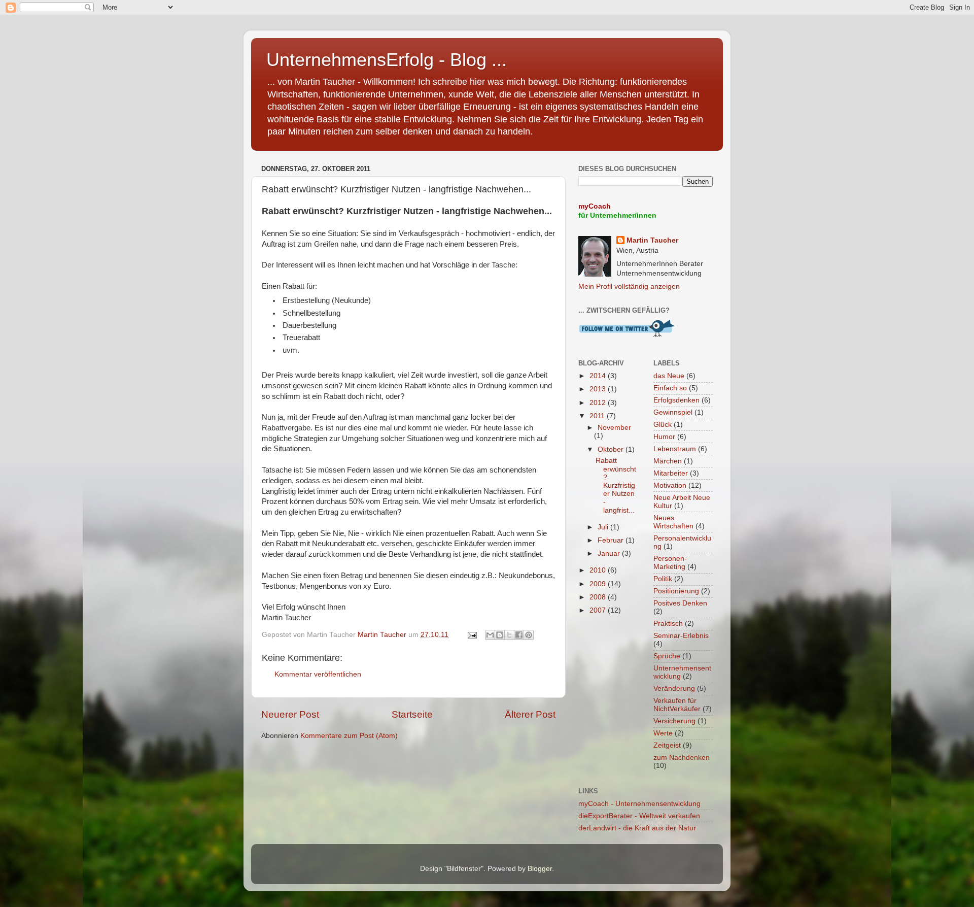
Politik (662, 579)
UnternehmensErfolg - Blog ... (386, 59)
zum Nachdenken (681, 757)
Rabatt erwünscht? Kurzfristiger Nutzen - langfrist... (616, 485)
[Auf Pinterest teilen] (529, 635)
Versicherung (674, 721)
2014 (598, 376)
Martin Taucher (652, 240)
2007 (598, 610)
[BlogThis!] (500, 635)
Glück (662, 424)
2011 (598, 416)
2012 (598, 403)
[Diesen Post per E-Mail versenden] (490, 635)
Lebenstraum (674, 449)
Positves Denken (680, 603)
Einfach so (670, 388)
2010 (598, 570)
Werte (663, 733)
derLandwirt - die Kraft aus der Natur (637, 828)
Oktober (611, 449)
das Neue (668, 376)
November (614, 427)
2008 (598, 597)
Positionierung (676, 591)
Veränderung (674, 688)
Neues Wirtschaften (673, 522)
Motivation (669, 485)
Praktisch (668, 623)
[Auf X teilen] (509, 635)
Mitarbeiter (670, 473)
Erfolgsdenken (676, 400)
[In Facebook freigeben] (519, 635)
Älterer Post (530, 714)
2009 (598, 584)
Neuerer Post (290, 714)
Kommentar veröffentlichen (317, 674)
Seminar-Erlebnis (681, 636)
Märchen (667, 461)
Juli (604, 527)
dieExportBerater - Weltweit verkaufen (639, 816)
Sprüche (666, 656)
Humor (664, 437)
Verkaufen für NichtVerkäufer (677, 705)
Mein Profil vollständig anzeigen (629, 286)
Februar (611, 540)
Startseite (412, 714)
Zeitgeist (667, 745)
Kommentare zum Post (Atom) (349, 736)
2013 (598, 389)
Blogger (540, 868)
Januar (610, 553)
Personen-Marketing (670, 562)
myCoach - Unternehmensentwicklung (639, 804)
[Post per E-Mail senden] (471, 635)
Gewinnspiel (672, 412)
